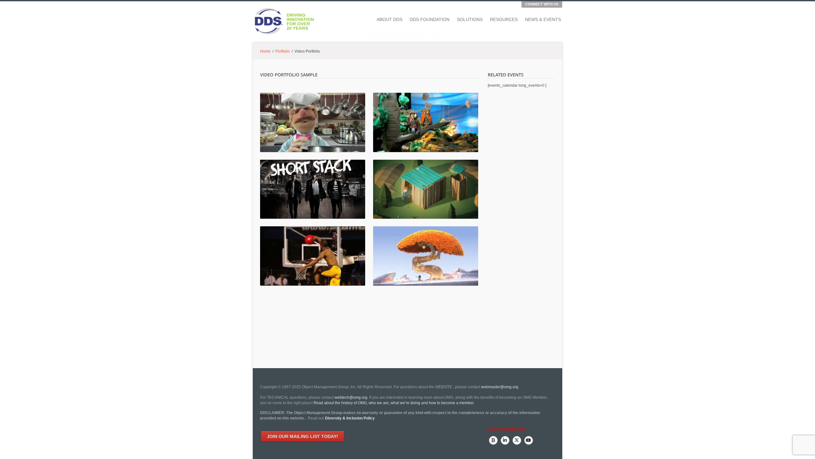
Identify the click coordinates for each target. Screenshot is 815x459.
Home (265, 51)
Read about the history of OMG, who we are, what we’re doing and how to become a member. (394, 403)
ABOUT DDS (389, 19)
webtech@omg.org (351, 397)
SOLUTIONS (470, 19)
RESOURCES (504, 19)
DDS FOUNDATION (430, 19)
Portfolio (282, 51)
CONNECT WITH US (541, 4)
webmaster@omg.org (499, 387)
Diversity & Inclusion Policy (350, 418)
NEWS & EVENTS (543, 19)
